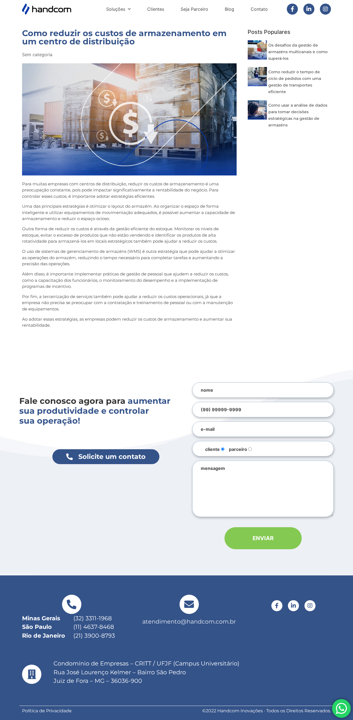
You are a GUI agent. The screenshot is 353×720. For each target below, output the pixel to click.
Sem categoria (37, 54)
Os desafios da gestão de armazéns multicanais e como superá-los (298, 52)
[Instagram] (325, 9)
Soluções (115, 9)
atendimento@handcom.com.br (189, 621)
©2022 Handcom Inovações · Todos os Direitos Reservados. (266, 710)
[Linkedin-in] (308, 9)
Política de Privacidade (47, 710)
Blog (229, 9)
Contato (259, 9)
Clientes (155, 9)
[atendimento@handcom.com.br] (189, 604)
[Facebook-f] (292, 9)
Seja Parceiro (194, 9)
